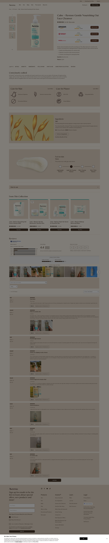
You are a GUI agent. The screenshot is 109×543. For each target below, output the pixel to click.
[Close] (107, 538)
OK (83, 538)
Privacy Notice (35, 541)
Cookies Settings (19, 541)
